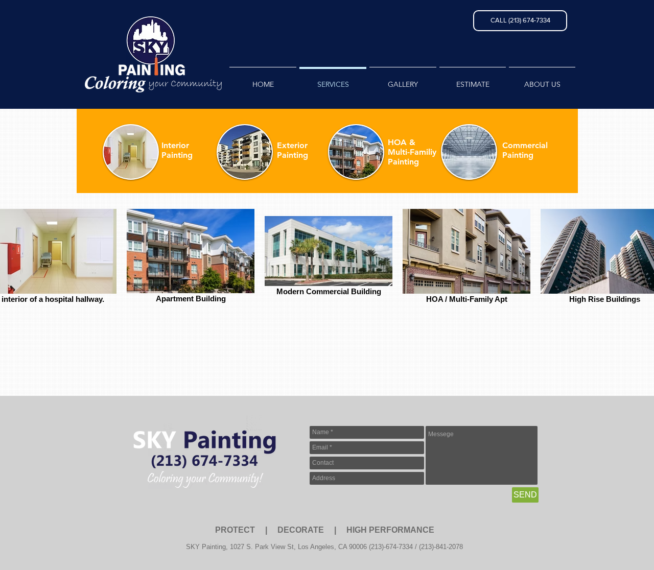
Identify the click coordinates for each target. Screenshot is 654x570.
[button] (520, 20)
